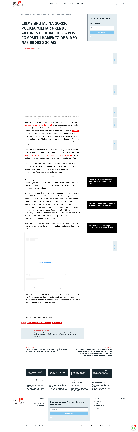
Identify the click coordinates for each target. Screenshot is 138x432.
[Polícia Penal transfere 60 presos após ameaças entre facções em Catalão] (102, 170)
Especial (30, 323)
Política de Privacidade (74, 417)
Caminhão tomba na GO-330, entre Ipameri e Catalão (78, 385)
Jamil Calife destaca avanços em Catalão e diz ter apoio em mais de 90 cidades (101, 385)
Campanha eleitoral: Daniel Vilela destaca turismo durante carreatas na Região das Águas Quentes (101, 381)
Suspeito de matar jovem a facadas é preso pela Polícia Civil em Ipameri (58, 372)
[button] (123, 3)
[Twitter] (108, 5)
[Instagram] (110, 3)
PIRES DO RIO (56, 323)
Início (23, 14)
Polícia (28, 14)
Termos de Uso (102, 36)
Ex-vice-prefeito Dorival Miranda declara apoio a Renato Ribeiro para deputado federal (79, 389)
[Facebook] (108, 3)
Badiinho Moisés (30, 48)
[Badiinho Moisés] (23, 48)
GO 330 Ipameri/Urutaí (43, 323)
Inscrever (102, 33)
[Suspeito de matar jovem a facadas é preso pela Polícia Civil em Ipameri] (102, 194)
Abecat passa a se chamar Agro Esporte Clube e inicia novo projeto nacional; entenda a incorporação (101, 228)
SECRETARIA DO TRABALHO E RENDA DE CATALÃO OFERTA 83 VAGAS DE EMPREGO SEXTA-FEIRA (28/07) (46, 350)
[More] (82, 48)
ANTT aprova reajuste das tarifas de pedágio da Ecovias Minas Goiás (35, 389)
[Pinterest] (74, 48)
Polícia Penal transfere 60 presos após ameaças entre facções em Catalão (100, 181)
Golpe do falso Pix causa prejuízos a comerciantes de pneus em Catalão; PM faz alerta (36, 385)
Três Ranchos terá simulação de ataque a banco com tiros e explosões (58, 389)
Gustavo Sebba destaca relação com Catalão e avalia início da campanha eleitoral (57, 385)
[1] (133, 428)
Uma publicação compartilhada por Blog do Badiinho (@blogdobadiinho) (49, 288)
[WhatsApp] (78, 48)
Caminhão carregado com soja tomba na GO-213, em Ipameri (101, 389)
